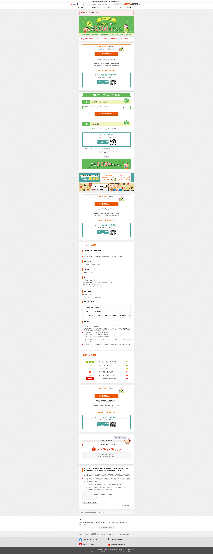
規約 (125, 549)
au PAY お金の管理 (82, 524)
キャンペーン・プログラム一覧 (90, 512)
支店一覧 (94, 533)
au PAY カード (81, 522)
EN (141, 4)
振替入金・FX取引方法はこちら (106, 152)
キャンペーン (120, 7)
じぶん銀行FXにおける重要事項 (89, 502)
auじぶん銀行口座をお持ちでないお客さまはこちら (106, 118)
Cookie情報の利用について (103, 551)
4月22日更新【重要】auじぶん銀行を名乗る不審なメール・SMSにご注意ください (106, 1)
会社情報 (98, 4)
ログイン (135, 4)
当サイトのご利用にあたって (92, 551)
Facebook (90, 539)
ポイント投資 (99, 522)
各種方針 (120, 549)
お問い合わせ (130, 551)
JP (139, 4)
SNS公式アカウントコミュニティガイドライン (118, 551)
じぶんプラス (85, 4)
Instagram (119, 544)
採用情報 (104, 4)
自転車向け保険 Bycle (123, 522)
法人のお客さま (92, 4)
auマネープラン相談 (114, 522)
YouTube (90, 544)
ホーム (82, 512)
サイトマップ (130, 549)
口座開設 (128, 4)
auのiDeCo (106, 522)
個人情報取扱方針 (113, 549)
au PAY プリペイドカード (90, 522)
